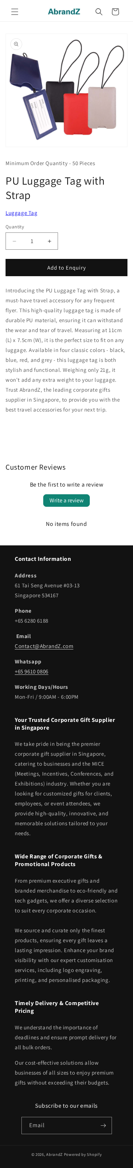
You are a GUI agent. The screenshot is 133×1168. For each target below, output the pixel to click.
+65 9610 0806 (31, 671)
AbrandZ (54, 1154)
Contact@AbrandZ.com (44, 645)
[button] (15, 12)
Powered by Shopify (83, 1154)
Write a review (66, 500)
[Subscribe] (103, 1125)
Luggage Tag (22, 212)
